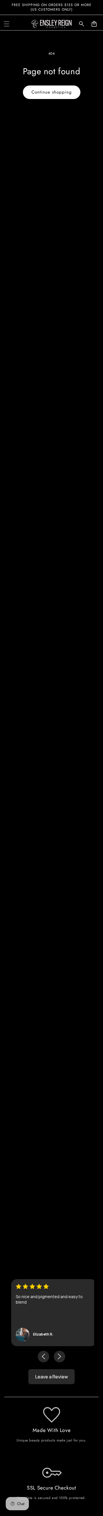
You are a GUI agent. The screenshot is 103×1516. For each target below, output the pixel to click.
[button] (6, 24)
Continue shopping (51, 92)
